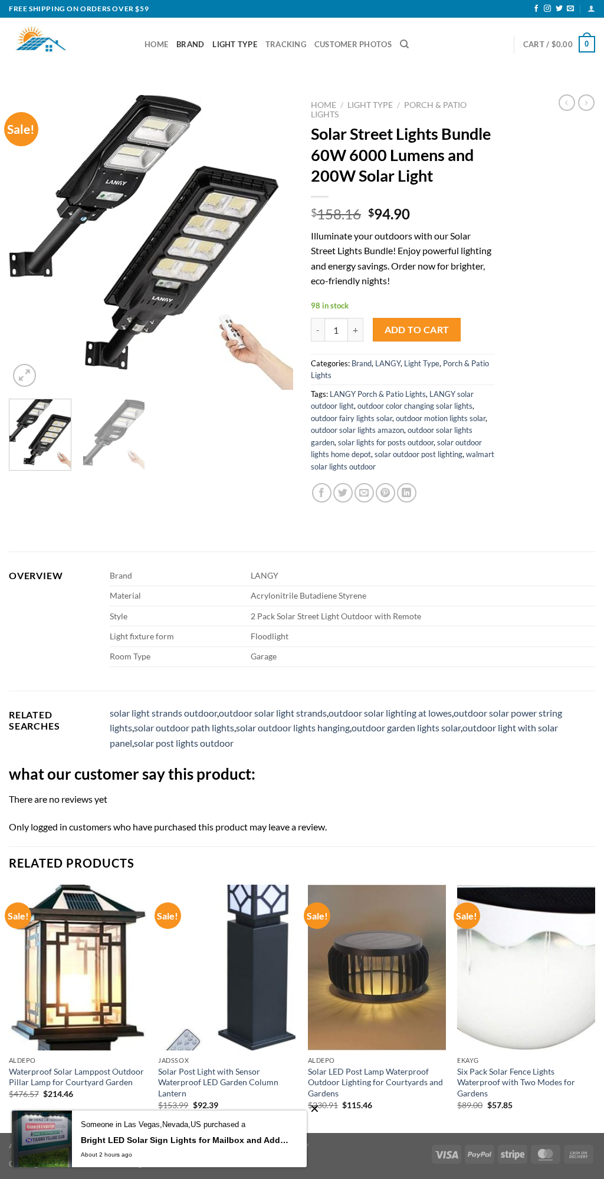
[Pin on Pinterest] (385, 493)
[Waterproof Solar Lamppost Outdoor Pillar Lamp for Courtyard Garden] (78, 967)
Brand (190, 44)
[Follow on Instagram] (547, 9)
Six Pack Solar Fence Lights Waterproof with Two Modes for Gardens (516, 1082)
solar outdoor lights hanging (293, 727)
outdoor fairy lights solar (351, 418)
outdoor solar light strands (273, 712)
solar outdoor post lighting (418, 454)
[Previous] (29, 242)
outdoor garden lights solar (406, 727)
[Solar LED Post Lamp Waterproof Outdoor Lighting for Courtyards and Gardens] (377, 967)
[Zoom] (24, 375)
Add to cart (417, 329)
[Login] (591, 8)
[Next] (272, 242)
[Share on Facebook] (321, 493)
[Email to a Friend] (364, 493)
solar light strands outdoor (163, 712)
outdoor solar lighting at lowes (390, 712)
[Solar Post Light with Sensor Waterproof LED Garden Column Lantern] (227, 967)
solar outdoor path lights (184, 727)
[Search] (404, 44)
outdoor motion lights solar (440, 418)
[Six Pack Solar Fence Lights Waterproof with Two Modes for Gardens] (526, 967)
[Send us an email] (570, 9)
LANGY (388, 363)
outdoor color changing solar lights (414, 405)
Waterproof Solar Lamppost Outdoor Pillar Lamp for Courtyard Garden (76, 1077)
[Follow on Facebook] (536, 9)
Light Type (234, 44)
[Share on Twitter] (343, 493)
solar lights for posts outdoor (386, 442)
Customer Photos (353, 44)
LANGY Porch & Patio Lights (378, 394)
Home (156, 44)
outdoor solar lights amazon (357, 430)
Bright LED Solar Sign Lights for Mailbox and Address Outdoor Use (185, 1140)
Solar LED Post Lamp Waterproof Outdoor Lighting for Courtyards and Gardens (375, 1082)
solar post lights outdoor (184, 742)
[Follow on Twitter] (559, 9)
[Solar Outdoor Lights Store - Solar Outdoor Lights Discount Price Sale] (68, 44)
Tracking (285, 44)
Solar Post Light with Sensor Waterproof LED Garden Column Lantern (218, 1082)
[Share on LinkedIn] (406, 493)
